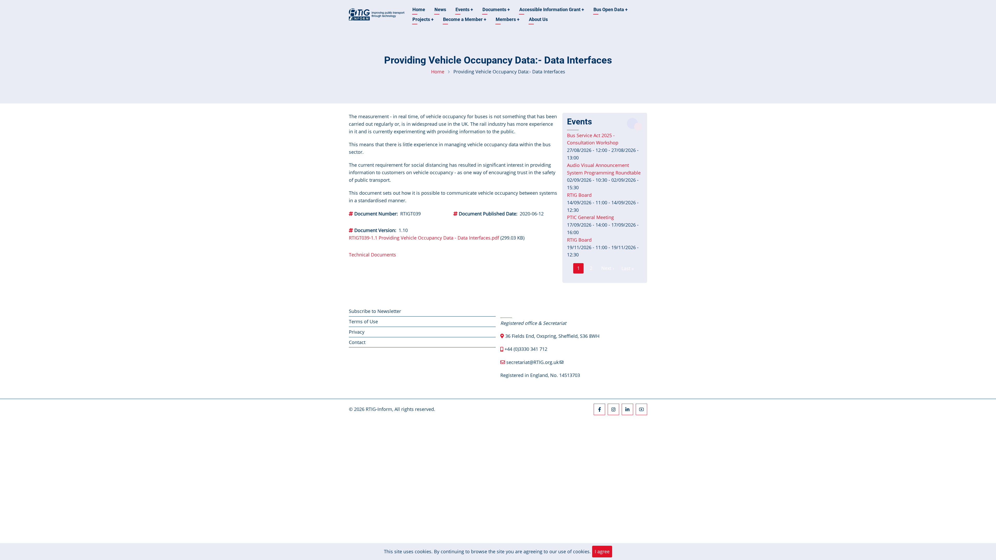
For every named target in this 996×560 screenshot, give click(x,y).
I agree (602, 551)
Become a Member (464, 19)
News (440, 9)
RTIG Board (579, 195)
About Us (538, 19)
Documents (496, 9)
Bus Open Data (610, 9)
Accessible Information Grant (551, 9)
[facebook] (599, 409)
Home (418, 9)
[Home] (376, 14)
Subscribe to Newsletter (375, 311)
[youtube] (641, 409)
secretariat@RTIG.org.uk (532, 362)
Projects (423, 19)
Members (508, 19)
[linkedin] (627, 409)
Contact (357, 342)
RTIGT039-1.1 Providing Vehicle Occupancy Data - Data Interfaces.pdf (424, 238)
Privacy (356, 332)
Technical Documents (372, 254)
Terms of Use (363, 321)
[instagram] (613, 409)
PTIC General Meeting (590, 217)
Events (464, 9)
